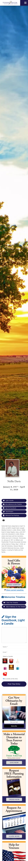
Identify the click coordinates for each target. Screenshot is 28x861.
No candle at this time (11, 679)
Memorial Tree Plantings (12, 515)
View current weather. (15, 590)
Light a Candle (9, 500)
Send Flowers (9, 511)
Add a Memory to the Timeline (13, 504)
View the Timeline (12, 602)
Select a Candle (8, 656)
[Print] (3, 520)
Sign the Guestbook (10, 508)
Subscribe (14, 726)
